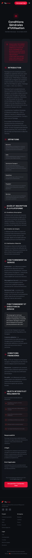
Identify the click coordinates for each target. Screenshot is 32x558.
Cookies (4, 539)
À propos (19, 517)
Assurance (4, 545)
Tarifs (3, 522)
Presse (19, 522)
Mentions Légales (6, 542)
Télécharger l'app (21, 3)
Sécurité (4, 525)
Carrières (19, 519)
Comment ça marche (6, 517)
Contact (19, 525)
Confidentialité (5, 537)
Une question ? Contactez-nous (16, 484)
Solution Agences (6, 527)
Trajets (3, 519)
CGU (3, 534)
